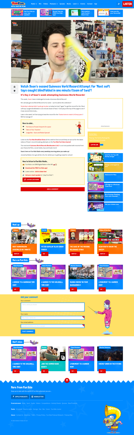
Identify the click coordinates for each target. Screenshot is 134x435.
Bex (43, 409)
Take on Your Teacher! (33, 130)
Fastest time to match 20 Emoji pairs (70, 115)
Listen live (94, 145)
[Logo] (15, 24)
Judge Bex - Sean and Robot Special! (38, 133)
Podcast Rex (68, 415)
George (35, 409)
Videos (45, 4)
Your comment (25, 301)
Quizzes (62, 4)
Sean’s (30, 99)
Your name (24, 314)
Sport (28, 403)
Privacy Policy (40, 415)
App (95, 4)
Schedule (19, 409)
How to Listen (27, 409)
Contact (89, 4)
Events (83, 4)
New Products (72, 403)
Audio (33, 403)
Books (69, 4)
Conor (48, 409)
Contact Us (19, 415)
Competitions (45, 403)
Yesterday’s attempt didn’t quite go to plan (34, 106)
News (24, 403)
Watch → (17, 254)
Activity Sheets (56, 403)
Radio (33, 4)
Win (40, 4)
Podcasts (53, 4)
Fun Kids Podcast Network (54, 415)
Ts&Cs (33, 415)
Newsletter (38, 397)
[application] (67, 51)
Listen (127, 4)
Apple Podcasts (21, 397)
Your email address (27, 322)
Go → (45, 254)
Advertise (27, 415)
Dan (40, 409)
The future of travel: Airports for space (38, 127)
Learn (75, 4)
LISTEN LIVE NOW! (33, 180)
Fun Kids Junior (56, 409)
